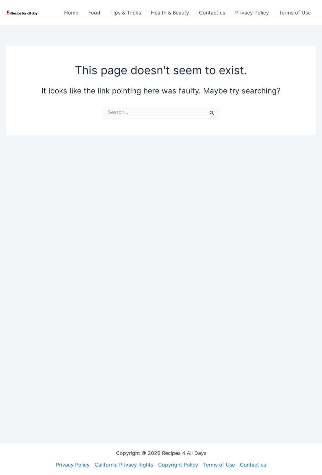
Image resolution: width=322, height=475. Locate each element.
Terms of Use (295, 12)
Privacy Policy (252, 12)
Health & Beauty (170, 12)
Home (71, 12)
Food (94, 12)
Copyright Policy (178, 464)
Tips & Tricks (125, 12)
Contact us (212, 12)
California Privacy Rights (124, 464)
